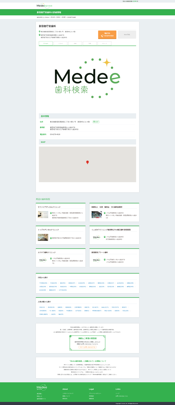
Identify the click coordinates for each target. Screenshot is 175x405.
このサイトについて (67, 393)
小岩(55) (53, 314)
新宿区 (58, 17)
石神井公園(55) (43, 314)
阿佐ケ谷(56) (108, 310)
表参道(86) (68, 307)
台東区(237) (91, 283)
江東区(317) (110, 283)
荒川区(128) (110, 286)
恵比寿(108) (51, 307)
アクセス (45, 43)
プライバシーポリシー (95, 393)
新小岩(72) (95, 307)
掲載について (66, 396)
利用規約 (91, 396)
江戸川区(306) (63, 290)
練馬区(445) (130, 286)
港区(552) (62, 283)
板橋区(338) (120, 286)
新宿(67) (124, 307)
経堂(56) (117, 310)
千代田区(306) (43, 283)
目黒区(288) (130, 283)
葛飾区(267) (52, 290)
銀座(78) (87, 307)
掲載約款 (91, 398)
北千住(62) (78, 310)
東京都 (53, 17)
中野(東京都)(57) (96, 310)
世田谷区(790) (53, 286)
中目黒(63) (69, 310)
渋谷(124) (42, 307)
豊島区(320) (92, 286)
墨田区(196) (101, 283)
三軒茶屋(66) (42, 310)
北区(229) (101, 286)
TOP (169, 399)
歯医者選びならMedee (43, 17)
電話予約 (108, 34)
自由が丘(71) (105, 307)
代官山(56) (125, 310)
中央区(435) (53, 283)
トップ (117, 393)
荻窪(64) (61, 310)
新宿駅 (64, 17)
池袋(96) (60, 307)
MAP (96, 122)
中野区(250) (73, 286)
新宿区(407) (72, 283)
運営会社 (64, 398)
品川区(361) (120, 283)
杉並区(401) (82, 286)
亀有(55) (61, 314)
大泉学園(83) (78, 307)
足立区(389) (42, 290)
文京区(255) (81, 283)
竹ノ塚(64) (52, 310)
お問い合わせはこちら (122, 396)
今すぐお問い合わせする (87, 347)
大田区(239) (42, 286)
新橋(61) (86, 310)
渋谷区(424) (63, 286)
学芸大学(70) (115, 307)
